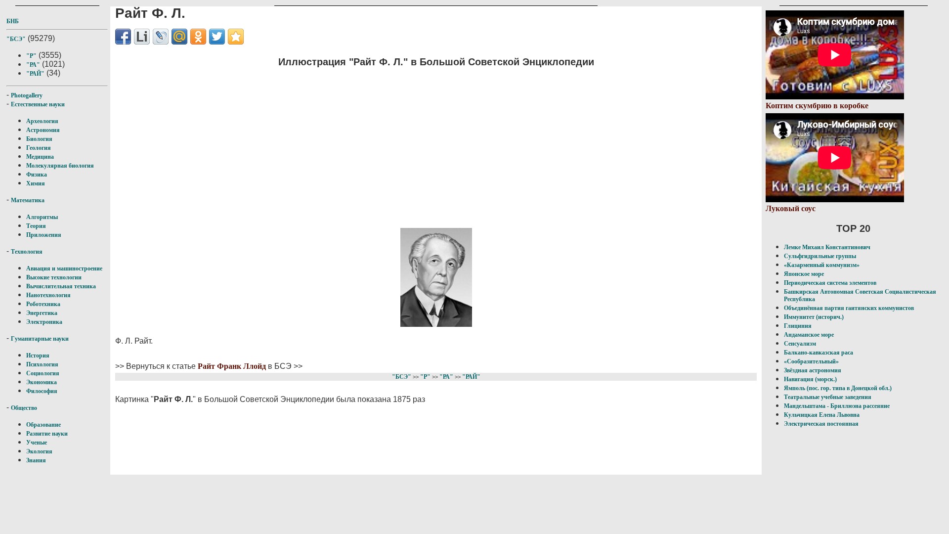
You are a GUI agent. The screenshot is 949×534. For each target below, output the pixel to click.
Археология (42, 121)
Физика (36, 174)
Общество (24, 407)
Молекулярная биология (60, 165)
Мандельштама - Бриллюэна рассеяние (837, 405)
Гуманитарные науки (40, 338)
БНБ (12, 21)
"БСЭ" (16, 39)
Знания (36, 460)
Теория (36, 225)
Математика (27, 200)
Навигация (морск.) (810, 379)
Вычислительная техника (61, 286)
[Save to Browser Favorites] (236, 36)
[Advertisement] (436, 146)
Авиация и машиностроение (64, 268)
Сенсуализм (800, 343)
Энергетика (41, 313)
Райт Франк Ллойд (232, 366)
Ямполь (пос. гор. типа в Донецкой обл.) (838, 388)
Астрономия (43, 130)
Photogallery (27, 95)
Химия (35, 183)
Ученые (36, 442)
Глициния (798, 325)
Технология (27, 251)
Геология (38, 147)
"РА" (33, 64)
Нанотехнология (48, 295)
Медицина (40, 156)
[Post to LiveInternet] (142, 36)
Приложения (43, 234)
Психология (42, 364)
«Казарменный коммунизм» (822, 265)
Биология (39, 138)
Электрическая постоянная (821, 423)
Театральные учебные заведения (827, 397)
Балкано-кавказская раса (818, 352)
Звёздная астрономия (812, 370)
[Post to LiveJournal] (161, 36)
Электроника (44, 321)
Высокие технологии (54, 277)
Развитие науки (47, 433)
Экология (39, 451)
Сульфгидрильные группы (820, 256)
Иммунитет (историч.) (814, 316)
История (37, 355)
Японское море (804, 273)
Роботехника (43, 304)
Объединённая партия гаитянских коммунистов (849, 308)
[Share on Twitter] (217, 36)
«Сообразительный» (811, 361)
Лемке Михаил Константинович (827, 247)
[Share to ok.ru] (198, 36)
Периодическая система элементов (830, 282)
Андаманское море (809, 334)
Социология (42, 373)
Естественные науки (38, 104)
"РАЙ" (35, 73)
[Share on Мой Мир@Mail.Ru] (179, 36)
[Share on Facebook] (123, 36)
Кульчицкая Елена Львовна (822, 414)
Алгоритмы (42, 217)
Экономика (41, 382)
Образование (43, 424)
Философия (41, 391)
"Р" (31, 55)
